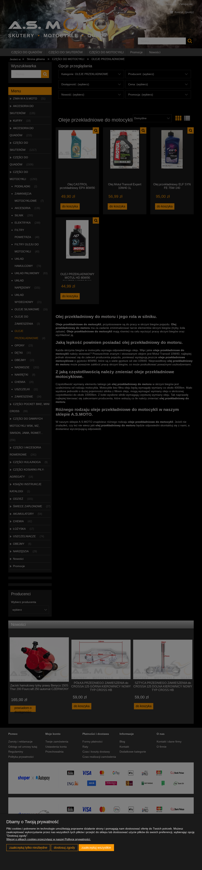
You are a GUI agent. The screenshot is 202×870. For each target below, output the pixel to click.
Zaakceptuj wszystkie (96, 847)
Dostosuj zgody (64, 847)
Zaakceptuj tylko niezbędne (28, 847)
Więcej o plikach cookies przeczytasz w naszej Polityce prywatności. (48, 839)
